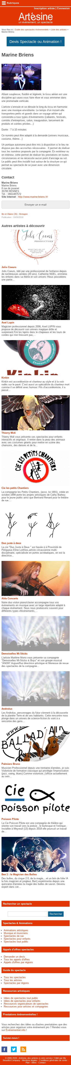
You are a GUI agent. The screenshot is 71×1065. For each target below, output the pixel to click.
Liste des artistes (59, 29)
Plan (28, 1062)
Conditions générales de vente (53, 1060)
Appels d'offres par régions (18, 962)
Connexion (63, 8)
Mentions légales (29, 1060)
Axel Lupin (8, 322)
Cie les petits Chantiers (15, 488)
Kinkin (5, 377)
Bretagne (23, 214)
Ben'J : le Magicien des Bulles (19, 874)
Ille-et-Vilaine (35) (9, 214)
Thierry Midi (9, 432)
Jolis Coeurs (9, 267)
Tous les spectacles (15, 977)
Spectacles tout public (16, 941)
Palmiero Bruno (11, 764)
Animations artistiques (16, 930)
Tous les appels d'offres (17, 959)
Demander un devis (14, 956)
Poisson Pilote (10, 819)
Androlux (7, 708)
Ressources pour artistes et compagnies (26, 1006)
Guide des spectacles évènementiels (32, 29)
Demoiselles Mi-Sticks (14, 653)
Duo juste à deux (11, 543)
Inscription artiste (44, 8)
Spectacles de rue (14, 936)
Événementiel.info (15, 1030)
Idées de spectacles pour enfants (22, 1000)
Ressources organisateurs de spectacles (26, 1003)
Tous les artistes (13, 980)
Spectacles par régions (16, 983)
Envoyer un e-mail (35, 204)
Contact (42, 1062)
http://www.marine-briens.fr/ (33, 196)
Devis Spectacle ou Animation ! (35, 42)
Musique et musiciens (16, 933)
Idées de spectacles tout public (21, 998)
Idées (34, 1062)
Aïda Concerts (10, 598)
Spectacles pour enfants (17, 938)
